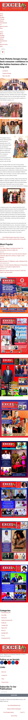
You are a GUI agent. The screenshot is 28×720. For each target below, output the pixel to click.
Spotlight (2, 17)
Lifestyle (2, 19)
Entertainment (3, 23)
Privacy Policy (4, 682)
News (4, 263)
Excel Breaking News (8, 712)
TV (0, 24)
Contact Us (4, 675)
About (1, 15)
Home (1, 14)
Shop (1, 28)
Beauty (1, 21)
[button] (14, 605)
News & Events (4, 26)
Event (1, 263)
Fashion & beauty (6, 73)
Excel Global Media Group (14, 705)
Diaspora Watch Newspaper (14, 709)
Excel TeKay (14, 716)
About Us (3, 672)
